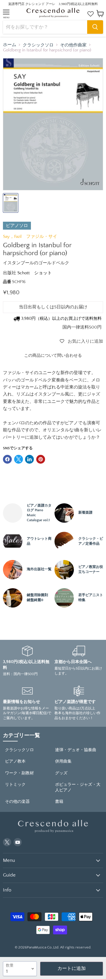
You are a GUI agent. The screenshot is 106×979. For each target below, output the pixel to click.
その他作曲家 (73, 45)
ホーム (9, 44)
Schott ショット (34, 272)
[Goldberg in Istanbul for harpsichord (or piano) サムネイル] (10, 203)
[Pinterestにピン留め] (40, 459)
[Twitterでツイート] (18, 459)
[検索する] (95, 27)
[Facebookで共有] (7, 459)
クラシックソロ (38, 45)
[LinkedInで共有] (29, 459)
